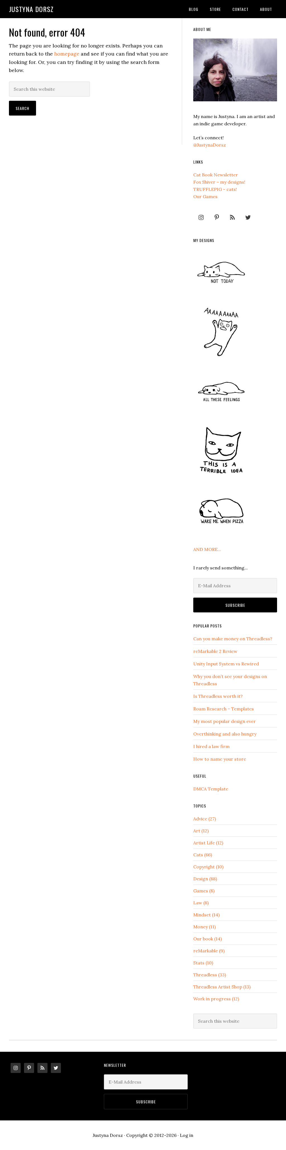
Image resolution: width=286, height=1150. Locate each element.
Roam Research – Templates (223, 708)
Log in (186, 1135)
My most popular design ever (224, 721)
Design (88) (205, 878)
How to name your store (219, 759)
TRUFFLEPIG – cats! (215, 189)
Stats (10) (203, 962)
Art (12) (201, 830)
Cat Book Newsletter (215, 175)
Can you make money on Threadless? (232, 638)
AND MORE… (207, 549)
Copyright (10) (208, 866)
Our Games (205, 196)
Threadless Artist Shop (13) (222, 987)
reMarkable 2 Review (215, 651)
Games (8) (203, 890)
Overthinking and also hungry (224, 734)
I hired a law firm (211, 746)
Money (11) (204, 926)
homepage (66, 54)
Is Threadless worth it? (218, 696)
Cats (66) (202, 854)
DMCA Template (210, 789)
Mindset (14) (206, 914)
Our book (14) (207, 938)
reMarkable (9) (209, 950)
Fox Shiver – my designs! (219, 182)
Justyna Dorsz (31, 9)
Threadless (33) (209, 975)
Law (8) (201, 902)
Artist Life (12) (208, 842)
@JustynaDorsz (209, 145)
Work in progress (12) (216, 999)
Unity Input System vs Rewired (226, 664)
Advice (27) (204, 818)
